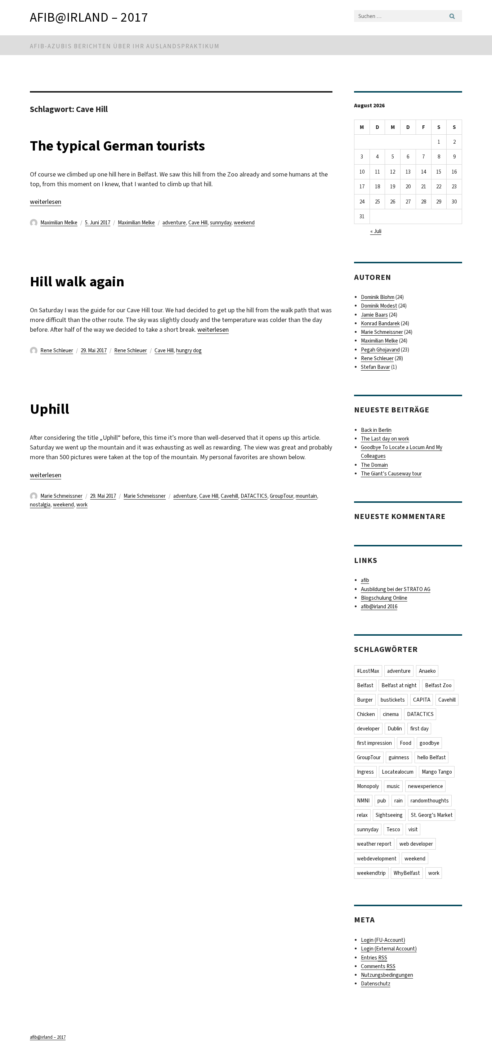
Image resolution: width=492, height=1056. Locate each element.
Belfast (365, 685)
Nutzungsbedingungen (387, 975)
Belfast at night (399, 685)
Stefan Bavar (375, 367)
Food (405, 743)
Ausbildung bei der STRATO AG (395, 589)
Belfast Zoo (438, 685)
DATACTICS (254, 496)
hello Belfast (431, 757)
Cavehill (229, 496)
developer (368, 728)
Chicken (366, 714)
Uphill (49, 409)
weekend (244, 222)
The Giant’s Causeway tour (391, 473)
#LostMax (368, 671)
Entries (374, 957)
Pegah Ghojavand (380, 349)
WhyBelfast (407, 873)
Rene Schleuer (56, 350)
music (393, 786)
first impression (374, 743)
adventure (174, 222)
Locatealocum (397, 771)
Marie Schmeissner (61, 496)
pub (381, 800)
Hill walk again (77, 281)
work (82, 504)
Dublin (395, 728)
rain (398, 800)
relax (362, 815)
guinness (399, 757)
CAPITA (421, 699)
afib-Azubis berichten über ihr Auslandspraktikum (125, 46)
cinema (391, 714)
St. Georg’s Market (432, 815)
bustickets (393, 699)
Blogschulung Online (384, 597)
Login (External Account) (389, 948)
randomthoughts (430, 800)
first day (419, 728)
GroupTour (281, 496)
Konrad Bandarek (380, 323)
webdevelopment (377, 858)
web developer (416, 843)
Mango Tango (437, 771)
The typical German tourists (117, 145)
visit (413, 829)
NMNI (363, 800)
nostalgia (40, 504)
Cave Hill (197, 222)
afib (365, 580)
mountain (306, 496)
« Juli (375, 231)
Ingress (365, 771)
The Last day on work (385, 438)
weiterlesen (45, 201)
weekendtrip (371, 873)
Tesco (393, 829)
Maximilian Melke (58, 222)
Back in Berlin (376, 430)
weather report (374, 843)
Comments (378, 966)
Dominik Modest (379, 305)
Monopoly (368, 786)
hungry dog (189, 350)
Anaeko (427, 671)
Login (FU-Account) (383, 940)
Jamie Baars (374, 314)
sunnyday (220, 222)
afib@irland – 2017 (89, 17)
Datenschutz (375, 983)
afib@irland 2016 (379, 606)
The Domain (374, 465)
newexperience (425, 786)
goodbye (429, 743)
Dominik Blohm (377, 297)
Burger (365, 699)
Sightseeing (389, 815)
